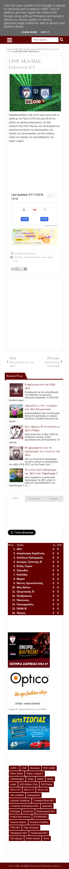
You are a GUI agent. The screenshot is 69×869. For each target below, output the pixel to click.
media (50, 779)
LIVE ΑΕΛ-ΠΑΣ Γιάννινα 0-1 (25, 64)
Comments (34, 498)
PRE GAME (49, 768)
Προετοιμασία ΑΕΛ (32, 257)
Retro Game (16, 773)
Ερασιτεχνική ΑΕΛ (46, 811)
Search (61, 39)
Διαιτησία (47, 806)
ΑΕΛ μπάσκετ (17, 795)
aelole (40, 779)
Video (15, 498)
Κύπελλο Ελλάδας (39, 822)
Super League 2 (34, 773)
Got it (45, 32)
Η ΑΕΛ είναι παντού (20, 816)
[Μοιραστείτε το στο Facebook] (25, 269)
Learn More (29, 32)
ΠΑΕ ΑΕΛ (18, 257)
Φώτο (46, 838)
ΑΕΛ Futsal (46, 784)
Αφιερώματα (33, 795)
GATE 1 (14, 768)
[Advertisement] (34, 167)
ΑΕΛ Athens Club (29, 784)
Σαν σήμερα (16, 838)
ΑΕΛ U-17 (29, 789)
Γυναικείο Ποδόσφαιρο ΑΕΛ (24, 806)
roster (13, 784)
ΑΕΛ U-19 (43, 789)
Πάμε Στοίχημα (31, 827)
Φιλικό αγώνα (47, 257)
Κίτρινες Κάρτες (18, 822)
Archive (54, 498)
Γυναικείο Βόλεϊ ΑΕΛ (43, 800)
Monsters (35, 768)
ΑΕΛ (11, 866)
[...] (24, 400)
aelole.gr (56, 866)
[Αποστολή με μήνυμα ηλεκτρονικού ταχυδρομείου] (13, 269)
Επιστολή (28, 811)
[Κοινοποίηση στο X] (21, 269)
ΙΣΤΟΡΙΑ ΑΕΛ (40, 816)
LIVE (16, 261)
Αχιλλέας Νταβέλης (20, 800)
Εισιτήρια (15, 811)
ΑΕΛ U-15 (15, 789)
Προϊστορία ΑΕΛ (39, 833)
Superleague (17, 779)
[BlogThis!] (17, 269)
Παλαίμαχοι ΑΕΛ (18, 833)
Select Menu (9, 40)
